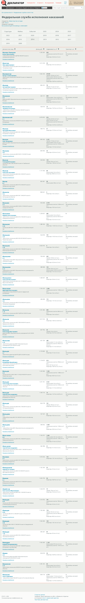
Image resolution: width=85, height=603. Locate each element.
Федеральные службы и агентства (23, 12)
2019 (44, 35)
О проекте (40, 3)
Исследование (49, 3)
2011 (69, 39)
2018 (57, 35)
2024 (57, 31)
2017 (69, 35)
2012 (57, 39)
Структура (8, 31)
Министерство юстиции (15, 21)
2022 (8, 35)
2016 (8, 39)
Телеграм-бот (31, 3)
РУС (65, 3)
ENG (65, 2)
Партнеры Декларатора (41, 599)
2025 (44, 31)
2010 (8, 43)
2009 (20, 43)
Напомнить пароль (78, 3)
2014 (32, 39)
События (32, 31)
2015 (20, 39)
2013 (45, 39)
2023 (69, 31)
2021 (20, 35)
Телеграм (58, 3)
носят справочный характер (51, 598)
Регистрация (80, 2)
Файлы (20, 31)
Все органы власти (7, 12)
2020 (32, 35)
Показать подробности (8, 59)
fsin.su (6, 22)
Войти (75, 2)
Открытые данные (40, 594)
